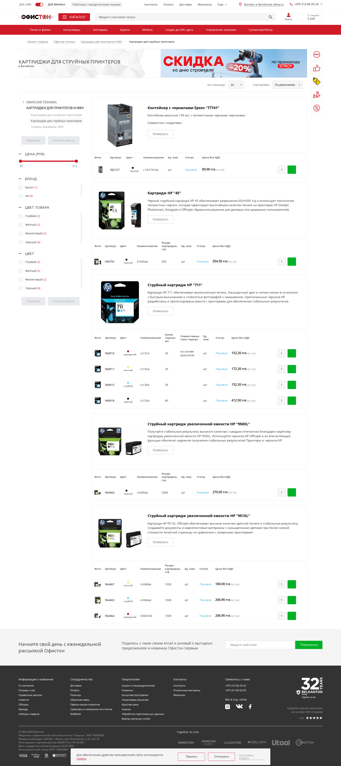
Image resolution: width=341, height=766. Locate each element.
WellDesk (75, 714)
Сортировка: (261, 85)
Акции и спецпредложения (138, 685)
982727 (115, 170)
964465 (109, 600)
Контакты (150, 4)
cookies (81, 758)
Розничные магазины (186, 690)
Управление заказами (221, 30)
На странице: (216, 85)
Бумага (125, 30)
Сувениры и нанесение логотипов (91, 709)
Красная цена (130, 704)
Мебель (147, 30)
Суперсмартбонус (261, 30)
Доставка (185, 4)
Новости (24, 699)
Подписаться (309, 645)
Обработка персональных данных (143, 714)
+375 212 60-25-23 (306, 4)
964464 (109, 616)
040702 (109, 261)
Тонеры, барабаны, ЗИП (47, 127)
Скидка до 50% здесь (179, 30)
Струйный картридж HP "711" (175, 284)
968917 (109, 369)
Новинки (127, 690)
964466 (109, 492)
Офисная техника (41, 102)
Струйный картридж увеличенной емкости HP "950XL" (199, 424)
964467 (109, 584)
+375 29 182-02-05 (235, 690)
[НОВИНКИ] (316, 54)
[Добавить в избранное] (302, 170)
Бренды (23, 709)
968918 (109, 400)
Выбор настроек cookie (136, 718)
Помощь (75, 695)
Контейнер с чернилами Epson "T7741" (183, 107)
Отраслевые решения (135, 699)
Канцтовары (71, 30)
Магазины (205, 4)
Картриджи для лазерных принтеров (56, 115)
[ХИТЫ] (316, 68)
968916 (109, 353)
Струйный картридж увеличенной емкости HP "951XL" (199, 515)
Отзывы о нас (27, 690)
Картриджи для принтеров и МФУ (55, 108)
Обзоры (23, 704)
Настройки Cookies (246, 757)
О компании (26, 685)
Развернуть (160, 134)
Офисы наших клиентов (85, 704)
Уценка (126, 709)
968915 (109, 385)
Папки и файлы (40, 30)
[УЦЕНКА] (316, 108)
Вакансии (179, 695)
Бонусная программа (135, 695)
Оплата (168, 4)
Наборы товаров (29, 714)
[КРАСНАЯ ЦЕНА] (316, 94)
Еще (220, 4)
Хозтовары (100, 30)
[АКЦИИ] (316, 81)
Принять (191, 757)
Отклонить (221, 757)
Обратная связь (80, 699)
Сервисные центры (30, 695)
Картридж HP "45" (164, 193)
